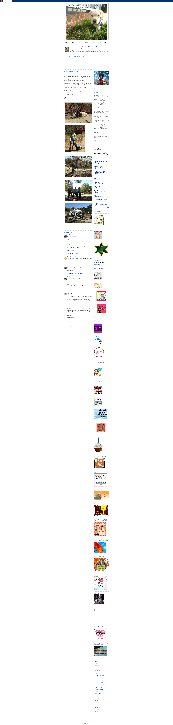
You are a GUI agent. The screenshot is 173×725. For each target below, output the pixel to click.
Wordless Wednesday (100, 684)
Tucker (96, 203)
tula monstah (97, 195)
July (97, 696)
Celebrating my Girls (98, 179)
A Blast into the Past (100, 685)
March (97, 703)
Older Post (90, 324)
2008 (96, 711)
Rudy (69, 228)
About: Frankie (85, 42)
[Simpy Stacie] (101, 362)
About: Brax (92, 42)
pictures (80, 227)
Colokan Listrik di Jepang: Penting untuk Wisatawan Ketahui (101, 175)
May (97, 700)
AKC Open (97, 200)
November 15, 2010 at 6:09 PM (75, 241)
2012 (96, 665)
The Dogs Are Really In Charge (101, 199)
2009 (96, 709)
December (98, 670)
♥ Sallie (68, 234)
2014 (96, 661)
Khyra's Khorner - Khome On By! (101, 162)
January (97, 707)
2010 (96, 668)
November (98, 672)
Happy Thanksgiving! (100, 675)
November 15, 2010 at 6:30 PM (75, 253)
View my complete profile (86, 54)
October (98, 691)
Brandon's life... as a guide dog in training (87, 7)
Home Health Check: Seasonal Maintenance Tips (100, 168)
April (97, 702)
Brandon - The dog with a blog (90, 46)
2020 (96, 187)
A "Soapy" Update (99, 687)
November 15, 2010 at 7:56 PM (75, 262)
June (97, 698)
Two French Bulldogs (71, 256)
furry (71, 227)
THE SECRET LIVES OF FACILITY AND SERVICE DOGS (100, 172)
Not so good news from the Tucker (101, 204)
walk (71, 228)
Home (66, 42)
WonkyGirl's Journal (99, 186)
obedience (75, 227)
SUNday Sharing (98, 163)
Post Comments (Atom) (73, 326)
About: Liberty (99, 42)
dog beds (69, 317)
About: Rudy (71, 42)
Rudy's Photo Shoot (99, 689)
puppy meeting (86, 227)
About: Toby (78, 42)
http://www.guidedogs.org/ (99, 102)
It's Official (98, 677)
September (98, 693)
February (98, 705)
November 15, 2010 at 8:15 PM (75, 273)
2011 (96, 667)
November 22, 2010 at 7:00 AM (75, 319)
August (97, 695)
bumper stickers (97, 264)
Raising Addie (98, 178)
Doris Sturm (69, 276)
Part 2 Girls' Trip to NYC (99, 183)
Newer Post (66, 324)
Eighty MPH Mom (98, 166)
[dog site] (99, 622)
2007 (96, 713)
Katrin (68, 291)
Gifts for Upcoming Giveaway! (101, 682)
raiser (65, 228)
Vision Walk (98, 680)
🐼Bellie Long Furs (98, 196)
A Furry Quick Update (100, 678)
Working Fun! (98, 673)
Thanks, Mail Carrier (99, 190)
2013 (96, 663)
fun (68, 227)
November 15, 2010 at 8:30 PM (75, 288)
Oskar (68, 266)
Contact (105, 42)
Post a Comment (67, 322)
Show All (107, 207)
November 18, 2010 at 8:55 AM (75, 303)
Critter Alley (97, 182)
